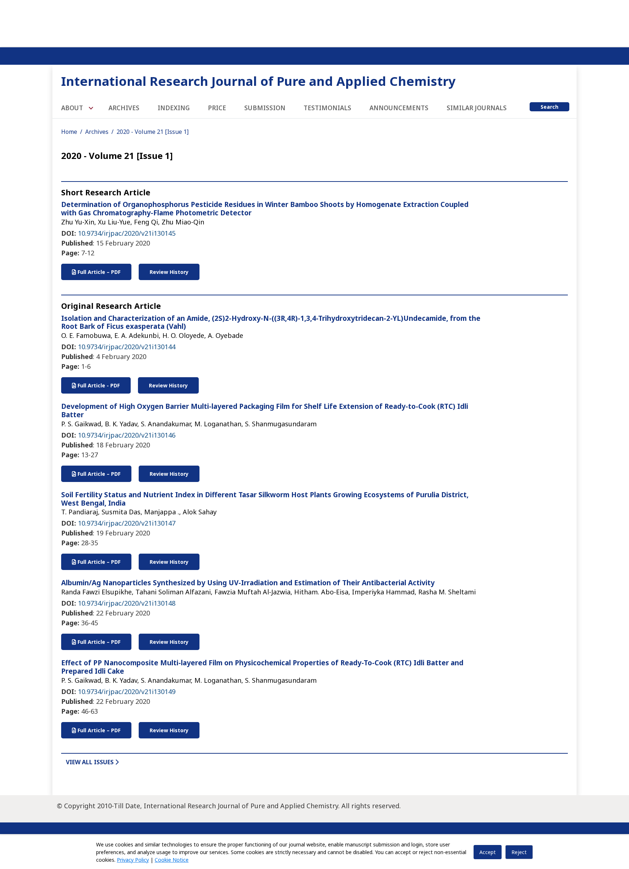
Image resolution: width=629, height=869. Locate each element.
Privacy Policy (133, 859)
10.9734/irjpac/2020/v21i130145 (126, 233)
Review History (169, 271)
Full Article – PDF (98, 271)
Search (549, 106)
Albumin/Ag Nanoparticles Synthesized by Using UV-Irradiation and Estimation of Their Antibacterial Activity (248, 582)
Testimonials (327, 108)
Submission (264, 108)
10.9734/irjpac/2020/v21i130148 (126, 603)
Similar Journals (477, 108)
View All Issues (90, 762)
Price (217, 108)
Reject (519, 852)
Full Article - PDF (98, 385)
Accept (487, 852)
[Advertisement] (314, 22)
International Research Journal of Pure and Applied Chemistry (258, 80)
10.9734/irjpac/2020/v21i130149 (126, 691)
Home (69, 132)
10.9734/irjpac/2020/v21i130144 (126, 346)
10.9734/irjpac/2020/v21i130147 (126, 523)
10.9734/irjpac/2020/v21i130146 (126, 435)
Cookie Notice (172, 859)
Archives (123, 108)
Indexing (174, 108)
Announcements (398, 108)
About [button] (72, 108)
